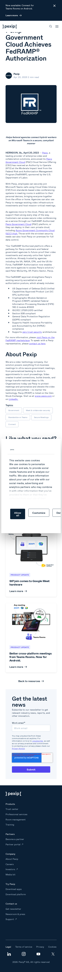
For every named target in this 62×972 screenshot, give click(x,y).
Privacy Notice (18, 748)
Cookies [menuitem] (52, 946)
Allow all (17, 514)
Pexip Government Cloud (18, 224)
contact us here (37, 343)
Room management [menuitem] (16, 819)
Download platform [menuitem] (16, 894)
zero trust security (32, 332)
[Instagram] (24, 955)
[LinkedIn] (9, 955)
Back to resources (29, 681)
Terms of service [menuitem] (23, 946)
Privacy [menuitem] (40, 946)
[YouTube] (38, 954)
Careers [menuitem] (10, 864)
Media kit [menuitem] (10, 874)
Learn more (12, 15)
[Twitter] (53, 955)
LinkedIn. (13, 399)
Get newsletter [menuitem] (13, 909)
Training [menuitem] (10, 824)
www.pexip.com (43, 396)
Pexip (45, 152)
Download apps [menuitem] (14, 889)
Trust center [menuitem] (12, 809)
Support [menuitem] (10, 919)
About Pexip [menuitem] (12, 859)
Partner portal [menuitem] (13, 844)
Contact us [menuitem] (11, 903)
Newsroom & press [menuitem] (15, 914)
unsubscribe (37, 740)
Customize (38, 513)
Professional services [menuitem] (17, 814)
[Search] (50, 26)
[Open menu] (57, 26)
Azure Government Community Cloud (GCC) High (30, 232)
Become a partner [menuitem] (15, 839)
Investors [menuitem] (10, 869)
